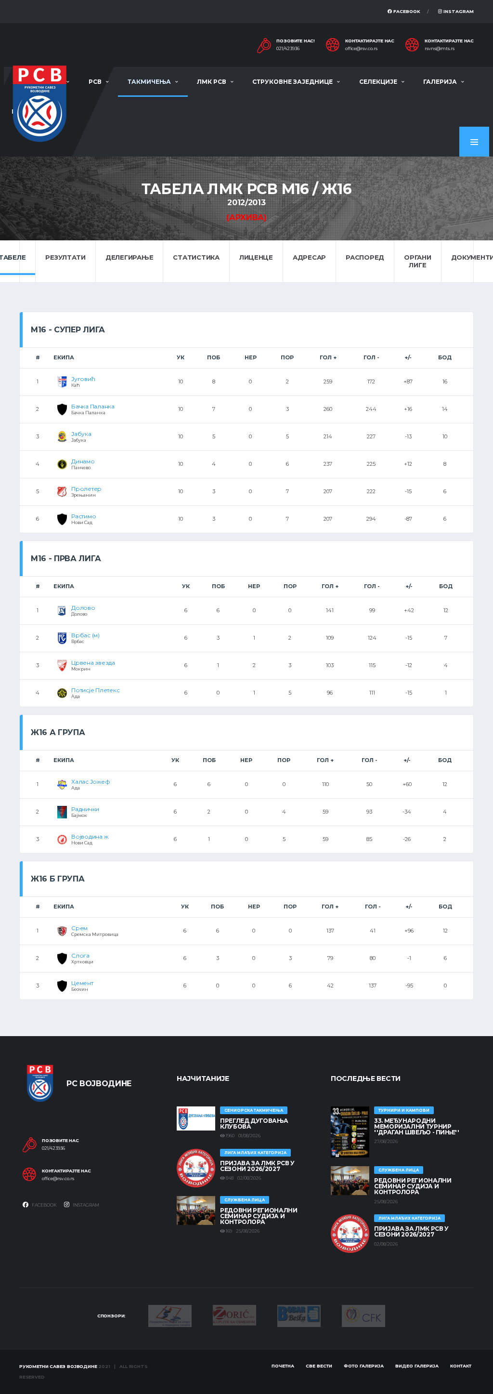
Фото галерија (364, 1365)
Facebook (406, 11)
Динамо (83, 461)
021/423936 (287, 48)
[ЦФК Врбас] (363, 1315)
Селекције (378, 81)
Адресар (309, 257)
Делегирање (129, 257)
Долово (83, 607)
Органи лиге (417, 261)
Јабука (81, 433)
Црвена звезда (93, 662)
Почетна (283, 1365)
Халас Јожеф (90, 781)
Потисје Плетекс (95, 690)
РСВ (95, 81)
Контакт (460, 1365)
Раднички (85, 809)
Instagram (458, 11)
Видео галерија (417, 1365)
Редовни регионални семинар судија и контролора (259, 1216)
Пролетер (86, 488)
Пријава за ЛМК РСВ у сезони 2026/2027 (257, 1165)
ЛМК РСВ (211, 81)
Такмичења (149, 81)
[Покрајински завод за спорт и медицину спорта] (170, 1315)
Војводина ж (89, 836)
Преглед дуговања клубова (254, 1123)
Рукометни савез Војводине (58, 1366)
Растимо (83, 516)
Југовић (83, 378)
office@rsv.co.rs (361, 48)
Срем (79, 928)
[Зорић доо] (234, 1314)
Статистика (196, 257)
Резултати (65, 257)
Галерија (440, 81)
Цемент (82, 982)
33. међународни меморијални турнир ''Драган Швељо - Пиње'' (416, 1126)
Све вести (319, 1365)
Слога (80, 955)
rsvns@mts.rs (439, 48)
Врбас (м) (85, 635)
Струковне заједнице (292, 81)
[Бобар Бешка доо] (299, 1315)
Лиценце (256, 257)
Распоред (365, 257)
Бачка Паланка (93, 406)
